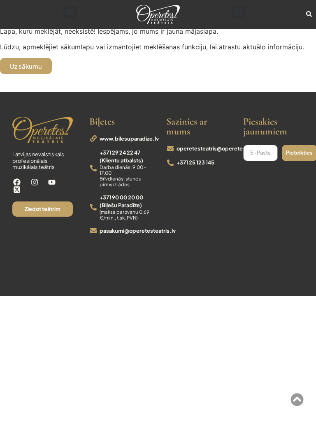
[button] (70, 12)
